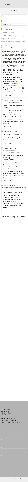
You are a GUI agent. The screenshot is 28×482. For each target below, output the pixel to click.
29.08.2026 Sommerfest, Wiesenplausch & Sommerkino (13, 36)
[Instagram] (4, 429)
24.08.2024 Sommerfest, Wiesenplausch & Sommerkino (13, 41)
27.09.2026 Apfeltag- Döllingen (7, 32)
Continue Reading (7, 95)
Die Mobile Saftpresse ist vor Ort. (8, 38)
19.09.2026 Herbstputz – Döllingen (8, 34)
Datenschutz (17, 479)
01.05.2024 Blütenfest (12, 192)
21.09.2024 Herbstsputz (6, 39)
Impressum (10, 479)
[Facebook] (11, 429)
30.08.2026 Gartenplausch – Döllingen (9, 35)
